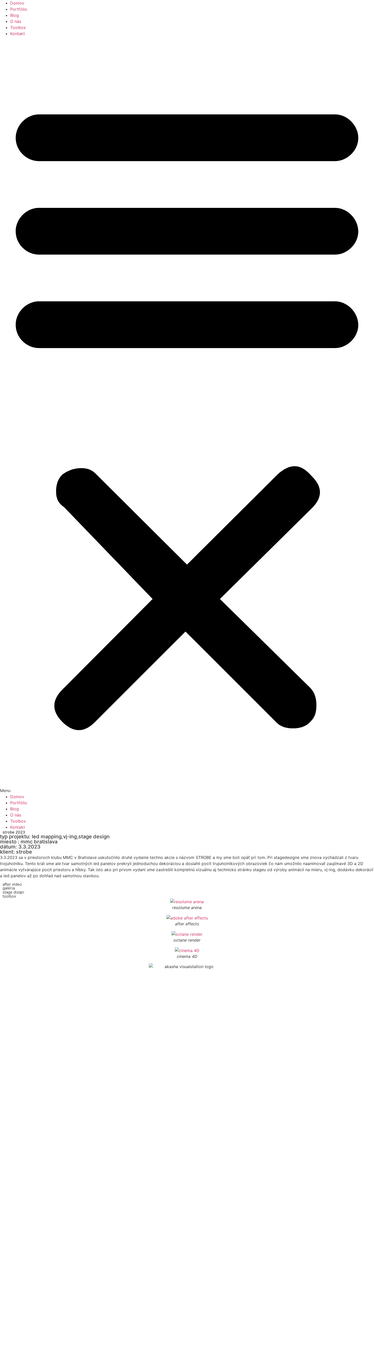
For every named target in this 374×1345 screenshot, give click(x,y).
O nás (15, 21)
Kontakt (17, 33)
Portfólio (18, 9)
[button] (187, 415)
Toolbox (18, 27)
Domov (17, 3)
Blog (14, 15)
